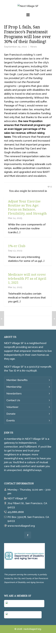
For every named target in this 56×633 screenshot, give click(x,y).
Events (10, 420)
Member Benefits (16, 380)
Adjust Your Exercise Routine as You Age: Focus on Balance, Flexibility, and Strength (27, 207)
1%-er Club (16, 246)
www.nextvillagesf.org (21, 525)
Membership (13, 386)
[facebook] (27, 535)
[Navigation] (28, 15)
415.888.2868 (15, 511)
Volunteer (12, 406)
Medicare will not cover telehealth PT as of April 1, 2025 (27, 278)
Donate (10, 413)
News (33, 46)
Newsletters (13, 393)
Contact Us (13, 400)
